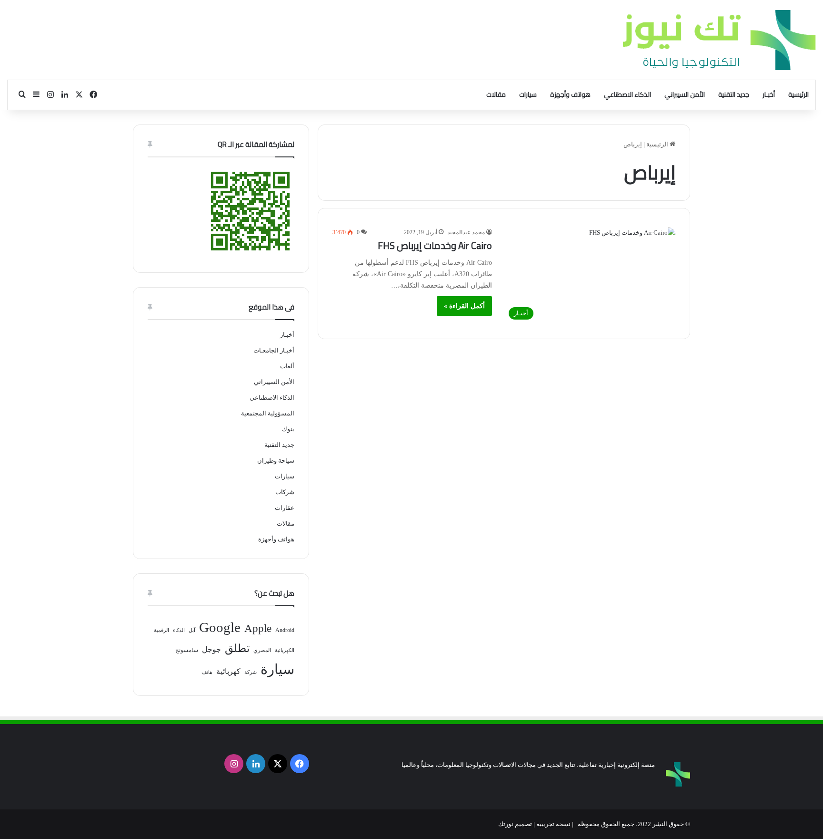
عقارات (284, 507)
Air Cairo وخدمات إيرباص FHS (435, 245)
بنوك (288, 429)
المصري (262, 650)
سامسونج (186, 650)
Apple (257, 628)
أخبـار (769, 94)
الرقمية (161, 630)
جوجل (211, 649)
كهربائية (228, 671)
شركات (284, 492)
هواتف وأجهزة (570, 94)
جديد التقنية (733, 94)
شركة (250, 672)
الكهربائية (284, 650)
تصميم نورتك (515, 824)
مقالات (496, 94)
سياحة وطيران (275, 460)
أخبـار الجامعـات (273, 350)
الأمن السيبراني (684, 94)
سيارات (528, 94)
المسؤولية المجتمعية (267, 413)
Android (284, 630)
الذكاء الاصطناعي (627, 94)
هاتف (206, 672)
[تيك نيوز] (719, 40)
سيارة (277, 669)
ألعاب (287, 366)
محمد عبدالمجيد (466, 232)
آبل (192, 630)
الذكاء (179, 630)
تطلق (237, 648)
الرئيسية (798, 94)
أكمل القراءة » (464, 306)
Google (220, 627)
